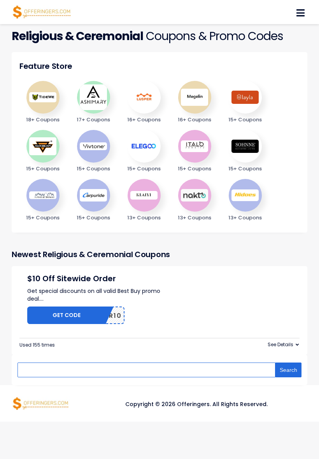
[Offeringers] (42, 11)
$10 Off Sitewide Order (71, 278)
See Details (280, 344)
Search (288, 370)
